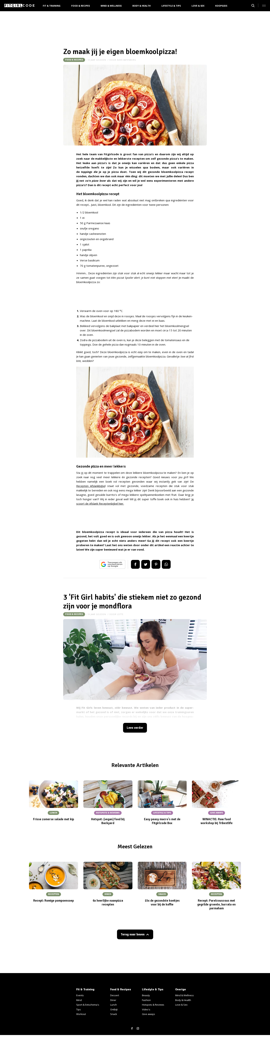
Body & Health (141, 5)
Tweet (145, 564)
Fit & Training (51, 5)
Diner (113, 1000)
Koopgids (221, 5)
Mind (79, 1000)
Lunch (113, 1004)
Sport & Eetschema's (87, 1004)
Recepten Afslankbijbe (90, 486)
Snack (113, 1014)
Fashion (146, 1000)
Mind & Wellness (111, 5)
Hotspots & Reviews (153, 1004)
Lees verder (135, 728)
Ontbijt (114, 1009)
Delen (135, 564)
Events (80, 995)
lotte (120, 614)
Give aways (148, 1014)
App (166, 564)
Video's (146, 1009)
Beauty (146, 995)
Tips (78, 1009)
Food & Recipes (80, 5)
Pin (156, 564)
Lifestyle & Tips (171, 5)
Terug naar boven (133, 934)
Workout (81, 1014)
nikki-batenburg (126, 60)
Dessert (114, 995)
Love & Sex (198, 5)
